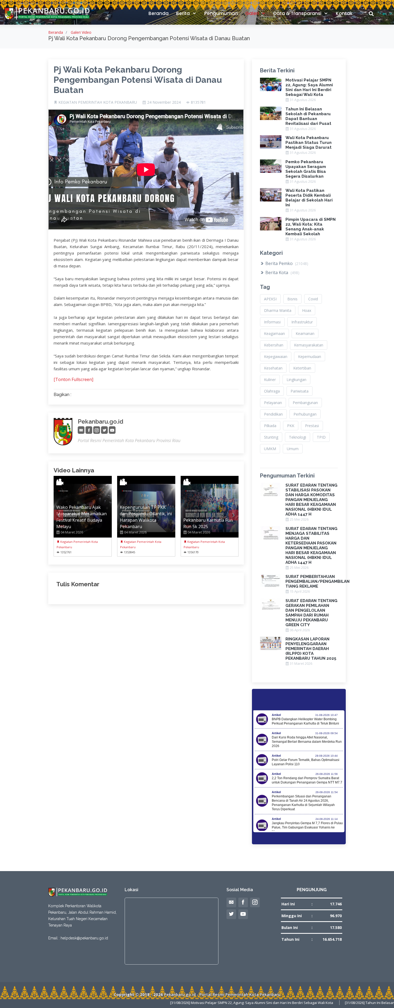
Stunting (271, 437)
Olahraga (272, 391)
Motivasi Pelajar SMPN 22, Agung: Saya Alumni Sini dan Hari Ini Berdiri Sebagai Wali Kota (309, 87)
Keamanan (305, 333)
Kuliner (270, 379)
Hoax (306, 310)
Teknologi (297, 437)
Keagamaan (274, 333)
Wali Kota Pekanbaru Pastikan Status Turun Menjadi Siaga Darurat (308, 142)
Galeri (252, 13)
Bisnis (292, 298)
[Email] (81, 430)
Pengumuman (221, 13)
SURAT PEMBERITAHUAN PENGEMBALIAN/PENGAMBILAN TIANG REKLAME (317, 581)
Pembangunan (305, 402)
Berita (183, 13)
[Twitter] (104, 430)
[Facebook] (89, 430)
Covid (313, 298)
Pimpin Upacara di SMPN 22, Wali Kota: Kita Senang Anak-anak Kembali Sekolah (310, 226)
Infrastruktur (302, 321)
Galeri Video (81, 32)
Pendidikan (273, 414)
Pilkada (270, 425)
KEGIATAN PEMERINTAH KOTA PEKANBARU (97, 102)
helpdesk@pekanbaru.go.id (84, 938)
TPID (321, 437)
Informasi (272, 321)
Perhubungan (305, 414)
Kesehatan (273, 368)
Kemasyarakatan (308, 345)
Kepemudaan (309, 356)
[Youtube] (112, 430)
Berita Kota (281, 272)
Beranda (158, 13)
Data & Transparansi (297, 13)
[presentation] (58, 515)
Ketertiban (302, 368)
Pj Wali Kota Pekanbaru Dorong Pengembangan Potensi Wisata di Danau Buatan (138, 80)
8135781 (198, 102)
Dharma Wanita (277, 310)
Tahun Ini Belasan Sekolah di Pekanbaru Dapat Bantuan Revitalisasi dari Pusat (308, 116)
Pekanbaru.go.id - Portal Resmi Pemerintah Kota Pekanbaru (222, 994)
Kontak (344, 13)
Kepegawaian (275, 356)
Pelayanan (273, 402)
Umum (293, 448)
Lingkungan (296, 379)
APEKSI (270, 298)
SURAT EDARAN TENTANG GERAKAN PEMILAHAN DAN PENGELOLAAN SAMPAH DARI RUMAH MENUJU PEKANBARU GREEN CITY (311, 612)
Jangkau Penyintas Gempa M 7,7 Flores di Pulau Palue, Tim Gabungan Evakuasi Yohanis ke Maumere (307, 827)
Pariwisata (299, 391)
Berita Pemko (286, 263)
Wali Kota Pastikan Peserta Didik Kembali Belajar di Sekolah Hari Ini (309, 197)
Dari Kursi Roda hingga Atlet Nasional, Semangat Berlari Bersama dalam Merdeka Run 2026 (307, 742)
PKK (290, 425)
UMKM (270, 448)
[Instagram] (96, 430)
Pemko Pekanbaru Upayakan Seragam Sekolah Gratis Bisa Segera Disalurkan (305, 169)
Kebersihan (273, 345)
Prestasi (312, 425)
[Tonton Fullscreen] (73, 379)
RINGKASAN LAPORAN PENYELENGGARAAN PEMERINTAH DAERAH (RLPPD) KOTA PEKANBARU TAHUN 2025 (310, 649)
